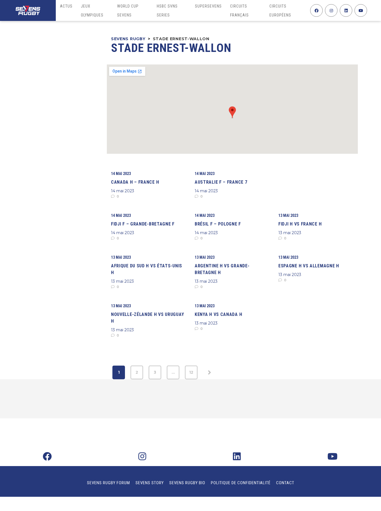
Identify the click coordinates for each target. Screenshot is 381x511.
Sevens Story (150, 482)
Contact (285, 482)
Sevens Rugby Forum (108, 482)
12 (191, 372)
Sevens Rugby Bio (187, 482)
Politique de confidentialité (241, 482)
